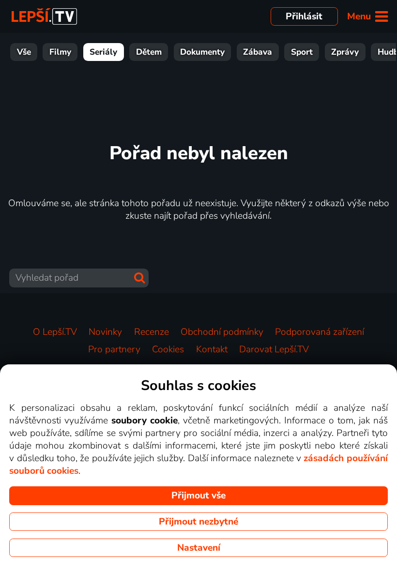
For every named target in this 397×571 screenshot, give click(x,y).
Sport (302, 52)
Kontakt (212, 349)
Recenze (151, 332)
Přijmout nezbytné (198, 521)
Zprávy (345, 52)
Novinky (105, 332)
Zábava (257, 52)
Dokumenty (202, 52)
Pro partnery (114, 349)
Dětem (149, 52)
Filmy (60, 52)
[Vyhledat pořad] (139, 278)
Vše (24, 52)
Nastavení (198, 547)
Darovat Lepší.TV (274, 349)
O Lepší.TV (55, 332)
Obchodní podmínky (222, 332)
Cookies (168, 349)
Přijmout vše (198, 495)
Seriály (103, 52)
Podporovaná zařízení (319, 332)
